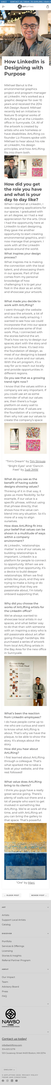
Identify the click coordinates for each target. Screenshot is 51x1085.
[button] (25, 1004)
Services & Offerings (13, 946)
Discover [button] (7, 933)
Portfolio (7, 941)
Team (5, 981)
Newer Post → (39, 895)
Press (5, 991)
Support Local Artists (14, 919)
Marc (31, 882)
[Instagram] (7, 1081)
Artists (5, 915)
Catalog (6, 924)
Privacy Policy (30, 1075)
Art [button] (4, 907)
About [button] (5, 969)
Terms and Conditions (14, 1077)
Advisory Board (10, 986)
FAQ (4, 996)
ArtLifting (9, 1075)
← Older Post (11, 895)
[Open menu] (5, 6)
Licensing (7, 950)
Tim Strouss (37, 461)
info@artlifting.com (12, 1045)
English (8, 1070)
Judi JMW (31, 469)
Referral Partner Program (16, 960)
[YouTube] (16, 1081)
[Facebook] (3, 1081)
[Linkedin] (12, 1081)
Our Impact (8, 977)
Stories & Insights (11, 955)
